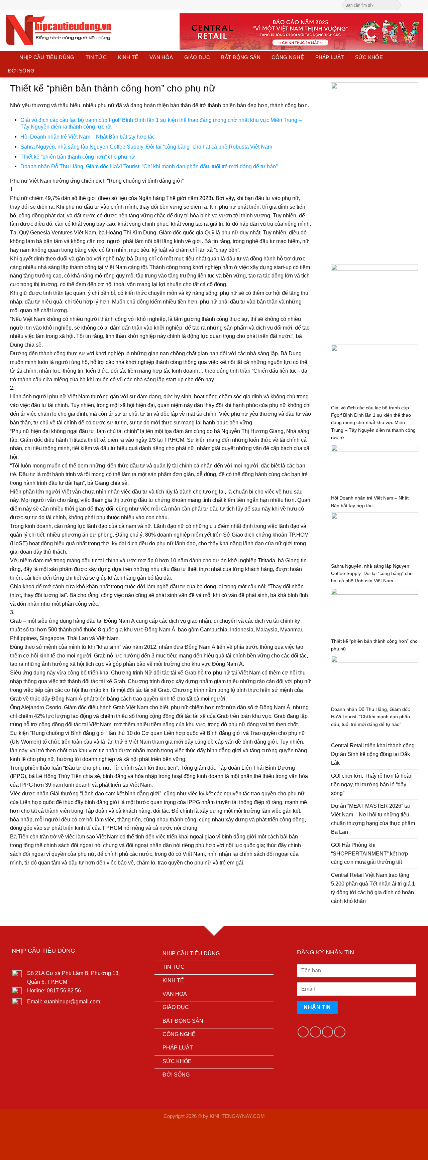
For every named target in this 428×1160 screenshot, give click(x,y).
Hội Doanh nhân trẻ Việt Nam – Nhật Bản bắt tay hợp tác (87, 137)
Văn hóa (161, 57)
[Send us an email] (413, 4)
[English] (225, 4)
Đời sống (21, 70)
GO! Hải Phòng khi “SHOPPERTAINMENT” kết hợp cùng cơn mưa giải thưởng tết (369, 853)
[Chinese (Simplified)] (219, 4)
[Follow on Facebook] (407, 4)
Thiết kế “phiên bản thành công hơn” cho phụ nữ (77, 157)
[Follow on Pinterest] (420, 4)
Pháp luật (329, 57)
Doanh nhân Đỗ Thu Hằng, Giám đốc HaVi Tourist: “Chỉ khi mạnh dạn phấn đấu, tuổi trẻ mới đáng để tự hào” (149, 166)
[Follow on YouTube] (339, 1031)
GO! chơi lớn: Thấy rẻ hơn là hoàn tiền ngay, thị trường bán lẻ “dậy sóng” (372, 784)
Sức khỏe (369, 57)
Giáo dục (197, 57)
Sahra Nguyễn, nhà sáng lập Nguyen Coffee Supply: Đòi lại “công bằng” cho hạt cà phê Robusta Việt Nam (146, 147)
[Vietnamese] (239, 4)
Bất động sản (240, 57)
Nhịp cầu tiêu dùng (46, 57)
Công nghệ (288, 57)
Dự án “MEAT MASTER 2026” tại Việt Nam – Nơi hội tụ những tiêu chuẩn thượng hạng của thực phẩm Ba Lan (373, 819)
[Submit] (395, 5)
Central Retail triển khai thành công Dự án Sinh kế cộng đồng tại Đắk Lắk (373, 754)
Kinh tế (128, 57)
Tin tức (96, 57)
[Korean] (232, 4)
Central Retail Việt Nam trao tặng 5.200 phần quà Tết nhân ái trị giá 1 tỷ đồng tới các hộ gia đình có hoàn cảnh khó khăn (373, 888)
